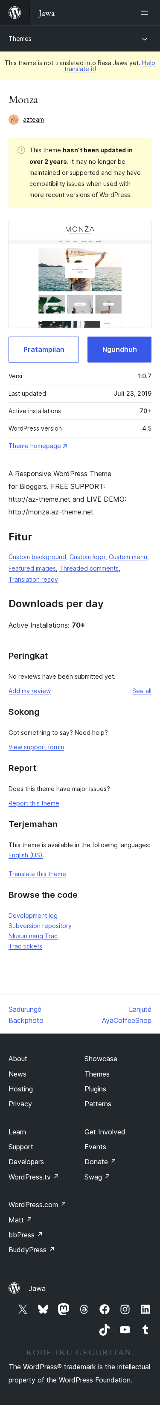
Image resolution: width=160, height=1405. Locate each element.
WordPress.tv (34, 1177)
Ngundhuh (119, 349)
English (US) (26, 855)
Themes (20, 38)
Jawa (37, 1288)
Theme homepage (35, 445)
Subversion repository (40, 925)
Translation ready (33, 579)
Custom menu (128, 556)
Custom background (37, 556)
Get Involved (104, 1132)
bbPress (26, 1235)
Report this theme (34, 803)
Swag (97, 1177)
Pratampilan (43, 349)
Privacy (20, 1103)
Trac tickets (25, 946)
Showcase (100, 1058)
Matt (20, 1220)
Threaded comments (89, 568)
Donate (100, 1161)
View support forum (36, 747)
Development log (33, 915)
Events (95, 1146)
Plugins (95, 1089)
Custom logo (87, 556)
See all (141, 690)
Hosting (21, 1089)
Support (21, 1146)
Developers (26, 1161)
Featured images (32, 568)
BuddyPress (32, 1249)
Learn (17, 1132)
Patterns (97, 1103)
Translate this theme (37, 873)
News (17, 1074)
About (18, 1058)
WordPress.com (38, 1204)
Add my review (30, 690)
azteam (33, 119)
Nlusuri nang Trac (33, 936)
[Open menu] (146, 13)
